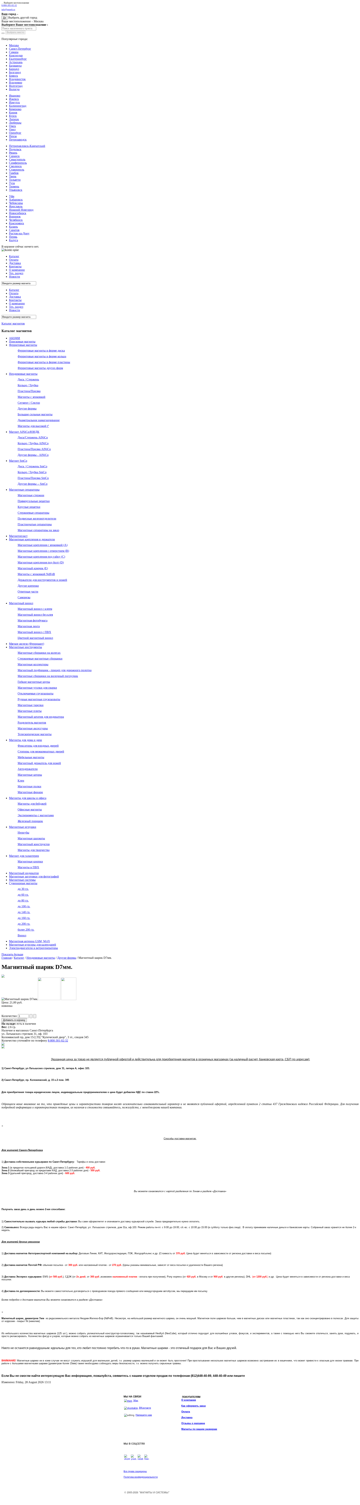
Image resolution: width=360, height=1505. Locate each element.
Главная (7, 957)
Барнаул (14, 69)
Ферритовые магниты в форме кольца (42, 356)
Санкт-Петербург (20, 48)
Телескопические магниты (35, 734)
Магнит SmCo (18, 460)
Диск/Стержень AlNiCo (33, 437)
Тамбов (14, 173)
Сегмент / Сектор (29, 402)
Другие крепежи (28, 585)
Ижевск (14, 99)
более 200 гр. (26, 929)
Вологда (14, 89)
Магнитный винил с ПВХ (34, 632)
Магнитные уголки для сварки (37, 687)
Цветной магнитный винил (35, 638)
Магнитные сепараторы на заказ (38, 530)
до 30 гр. (23, 888)
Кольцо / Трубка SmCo (32, 472)
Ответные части (28, 591)
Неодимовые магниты (23, 373)
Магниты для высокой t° (33, 426)
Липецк (14, 119)
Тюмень (14, 186)
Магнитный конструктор (34, 844)
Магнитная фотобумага (32, 620)
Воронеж (15, 216)
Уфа (11, 196)
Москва (14, 45)
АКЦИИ (14, 338)
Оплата (185, 1411)
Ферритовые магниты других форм (40, 368)
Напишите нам (144, 1415)
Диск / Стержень (28, 379)
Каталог (19, 957)
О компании (188, 1400)
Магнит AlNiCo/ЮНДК (24, 431)
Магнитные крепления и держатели (32, 539)
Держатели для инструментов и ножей (42, 580)
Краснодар (16, 55)
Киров (13, 112)
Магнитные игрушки (22, 827)
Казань (13, 226)
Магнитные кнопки (30, 861)
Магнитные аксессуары (33, 728)
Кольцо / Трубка (28, 385)
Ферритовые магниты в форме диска (41, 350)
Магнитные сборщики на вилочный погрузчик (48, 676)
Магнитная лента (29, 626)
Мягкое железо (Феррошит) (26, 643)
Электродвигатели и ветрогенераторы (33, 948)
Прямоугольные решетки (34, 501)
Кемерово (15, 109)
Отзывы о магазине (193, 1423)
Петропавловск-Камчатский (27, 146)
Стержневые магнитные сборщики (40, 658)
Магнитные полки (29, 786)
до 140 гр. (24, 912)
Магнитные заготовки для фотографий (34, 876)
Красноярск (16, 223)
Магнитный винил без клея (35, 614)
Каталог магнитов (13, 323)
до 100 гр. (24, 906)
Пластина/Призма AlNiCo (34, 449)
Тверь (12, 176)
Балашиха (15, 65)
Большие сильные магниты (35, 414)
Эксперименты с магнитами (36, 815)
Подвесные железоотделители (37, 518)
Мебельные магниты (31, 757)
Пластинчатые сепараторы (35, 524)
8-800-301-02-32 (9, 5)
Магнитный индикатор (24, 873)
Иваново (14, 95)
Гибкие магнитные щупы (34, 681)
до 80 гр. (23, 900)
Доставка (186, 1417)
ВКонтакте (144, 1407)
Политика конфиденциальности (141, 1477)
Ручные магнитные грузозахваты (39, 699)
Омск (12, 126)
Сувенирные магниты (23, 883)
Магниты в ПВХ (28, 867)
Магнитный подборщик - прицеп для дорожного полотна (55, 670)
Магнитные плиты (30, 711)
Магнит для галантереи (24, 855)
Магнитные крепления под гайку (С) (41, 556)
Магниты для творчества (34, 850)
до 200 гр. (24, 923)
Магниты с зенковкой (31, 396)
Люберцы (15, 122)
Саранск (14, 156)
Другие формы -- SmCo (32, 483)
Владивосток (17, 79)
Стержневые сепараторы (33, 512)
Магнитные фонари (30, 792)
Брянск (13, 75)
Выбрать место (15, 32)
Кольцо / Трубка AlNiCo (33, 443)
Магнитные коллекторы (33, 664)
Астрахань (15, 62)
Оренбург (15, 132)
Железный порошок (30, 821)
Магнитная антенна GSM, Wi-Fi (29, 941)
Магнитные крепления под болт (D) (41, 562)
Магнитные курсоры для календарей (32, 944)
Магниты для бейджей (32, 803)
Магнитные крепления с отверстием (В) (43, 550)
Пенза (13, 136)
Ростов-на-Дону (19, 233)
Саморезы (24, 597)
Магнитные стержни (31, 495)
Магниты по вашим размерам (199, 1429)
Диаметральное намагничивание (39, 420)
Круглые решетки (29, 506)
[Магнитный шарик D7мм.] (3, 976)
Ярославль (15, 206)
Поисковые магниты (22, 341)
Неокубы (23, 832)
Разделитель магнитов (32, 722)
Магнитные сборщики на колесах (39, 652)
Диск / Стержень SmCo (32, 466)
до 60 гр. (23, 894)
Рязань (13, 152)
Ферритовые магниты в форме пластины (44, 362)
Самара (13, 52)
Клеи (21, 780)
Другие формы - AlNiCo (33, 454)
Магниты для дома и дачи (25, 740)
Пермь (13, 236)
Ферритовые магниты (23, 344)
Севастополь (17, 159)
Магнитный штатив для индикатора (41, 716)
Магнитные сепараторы (24, 489)
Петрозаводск (18, 139)
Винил (22, 935)
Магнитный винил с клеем (35, 608)
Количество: (10, 1016)
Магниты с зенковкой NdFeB (36, 574)
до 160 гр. (24, 918)
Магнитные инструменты (25, 647)
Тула (12, 183)
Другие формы (27, 408)
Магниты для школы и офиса (27, 798)
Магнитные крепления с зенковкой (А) (43, 545)
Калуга (13, 240)
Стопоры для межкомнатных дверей (41, 751)
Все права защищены (135, 1471)
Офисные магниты (30, 809)
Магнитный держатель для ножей (39, 763)
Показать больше (12, 954)
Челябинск (16, 219)
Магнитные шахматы (31, 838)
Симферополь (18, 162)
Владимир (15, 82)
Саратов (14, 230)
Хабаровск (16, 199)
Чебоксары (16, 203)
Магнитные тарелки (31, 705)
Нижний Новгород (21, 209)
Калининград (17, 105)
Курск (13, 116)
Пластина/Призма (29, 391)
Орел (12, 129)
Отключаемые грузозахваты (35, 693)
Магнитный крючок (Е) (33, 568)
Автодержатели (28, 769)
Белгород (15, 72)
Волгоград (15, 85)
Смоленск (15, 166)
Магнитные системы (22, 879)
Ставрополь (16, 169)
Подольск (15, 149)
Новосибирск (17, 213)
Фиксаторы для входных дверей (38, 745)
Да (4, 17)
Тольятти (15, 179)
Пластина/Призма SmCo (33, 478)
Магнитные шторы (30, 774)
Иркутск (14, 102)
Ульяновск (15, 189)
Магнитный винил (21, 603)
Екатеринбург (18, 58)
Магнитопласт (18, 536)
